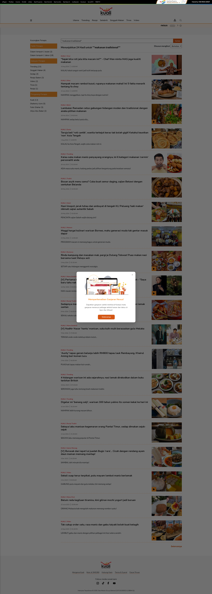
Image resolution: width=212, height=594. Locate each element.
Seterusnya (106, 317)
